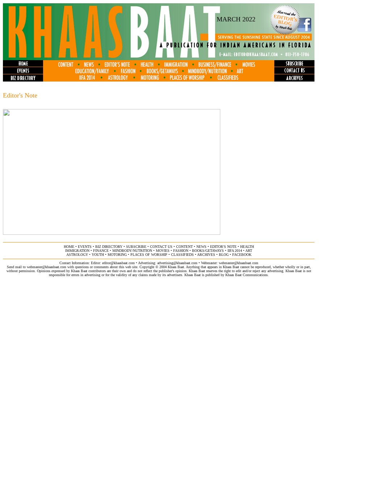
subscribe (136, 247)
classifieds (182, 255)
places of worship (148, 255)
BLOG (224, 255)
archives (206, 255)
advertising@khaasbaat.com (177, 263)
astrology (77, 255)
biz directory (108, 247)
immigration (77, 251)
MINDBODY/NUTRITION (132, 251)
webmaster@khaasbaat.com (238, 263)
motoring (117, 255)
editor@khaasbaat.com (118, 263)
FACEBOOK (241, 255)
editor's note (223, 247)
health (247, 247)
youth (98, 255)
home (69, 247)
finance (101, 251)
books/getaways (208, 251)
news (201, 247)
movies (163, 251)
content (184, 247)
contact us (161, 247)
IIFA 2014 (235, 251)
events (85, 247)
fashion (180, 251)
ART (248, 251)
